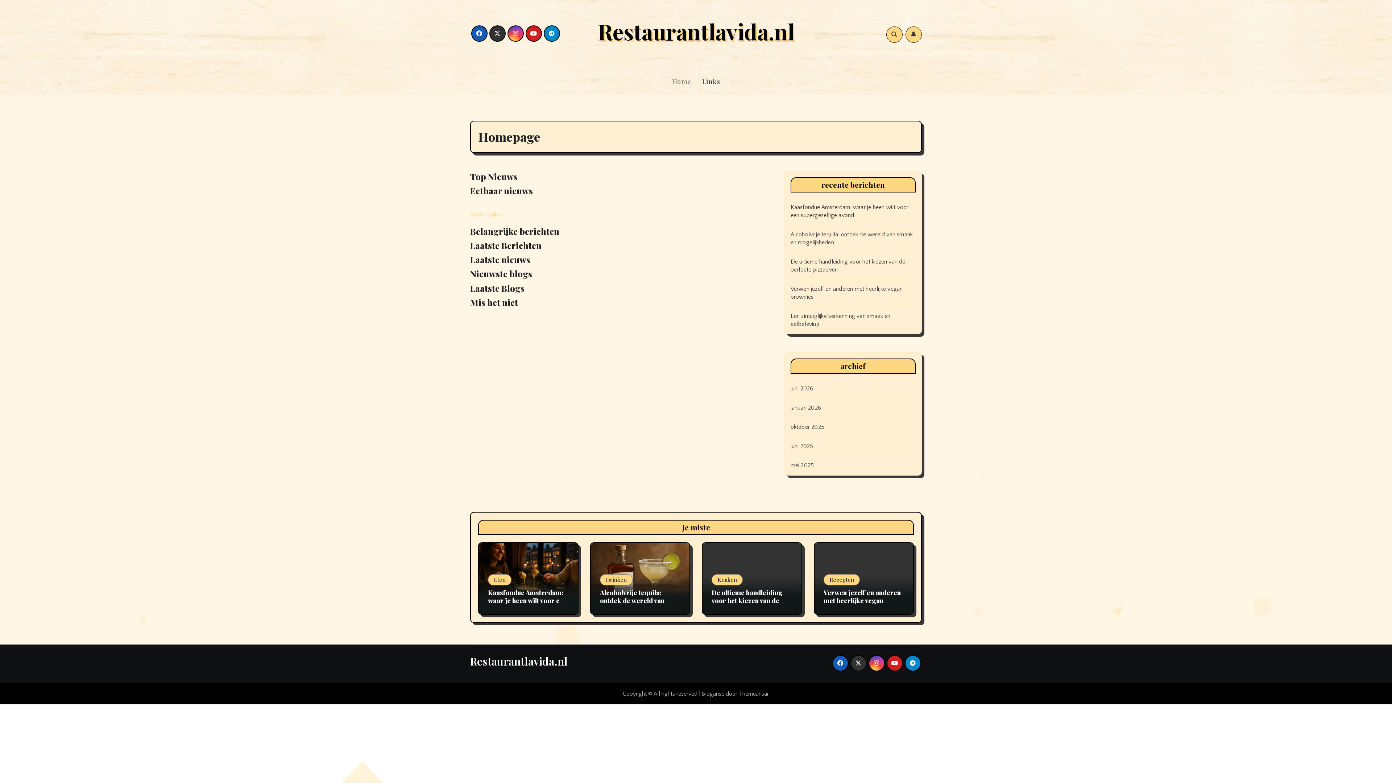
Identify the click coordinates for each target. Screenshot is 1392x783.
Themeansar (753, 694)
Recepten (841, 579)
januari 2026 (806, 408)
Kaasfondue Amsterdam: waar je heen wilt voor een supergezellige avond (527, 600)
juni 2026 (802, 388)
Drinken (616, 579)
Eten (500, 579)
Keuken (727, 579)
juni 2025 (802, 446)
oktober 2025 (807, 427)
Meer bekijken (487, 214)
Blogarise (713, 694)
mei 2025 (802, 465)
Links (711, 81)
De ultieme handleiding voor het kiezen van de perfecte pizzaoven (747, 600)
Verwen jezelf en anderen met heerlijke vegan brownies (862, 600)
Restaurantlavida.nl (696, 31)
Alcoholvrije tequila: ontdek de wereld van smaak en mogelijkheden (638, 600)
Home (681, 81)
